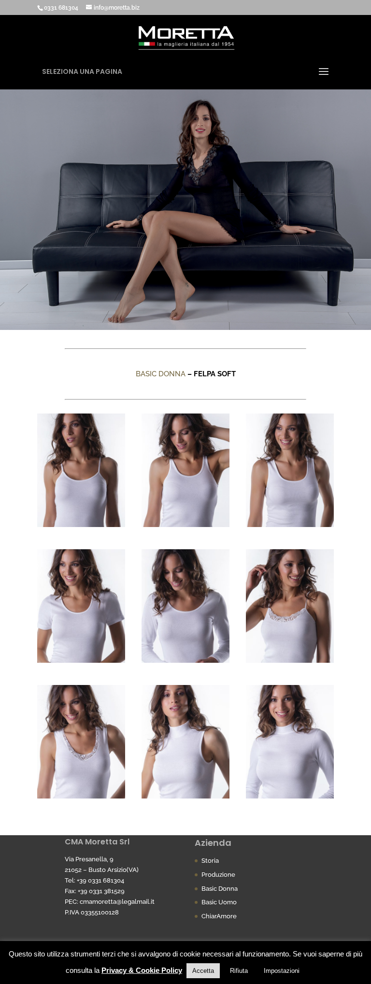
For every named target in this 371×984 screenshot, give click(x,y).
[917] (81, 524)
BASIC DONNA (161, 374)
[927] (290, 796)
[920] (185, 660)
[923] (290, 660)
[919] (81, 660)
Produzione (218, 874)
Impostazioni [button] (282, 970)
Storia (210, 860)
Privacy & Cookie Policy (141, 970)
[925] (185, 796)
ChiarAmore (219, 916)
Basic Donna (219, 888)
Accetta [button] (203, 970)
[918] (290, 524)
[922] (185, 524)
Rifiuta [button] (239, 970)
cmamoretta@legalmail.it (117, 901)
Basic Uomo (219, 902)
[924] (81, 796)
